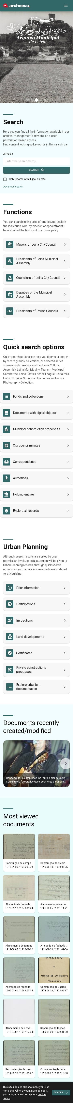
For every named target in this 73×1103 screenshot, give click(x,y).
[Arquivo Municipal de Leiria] (16, 6)
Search (34, 169)
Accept (58, 1092)
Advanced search (13, 186)
